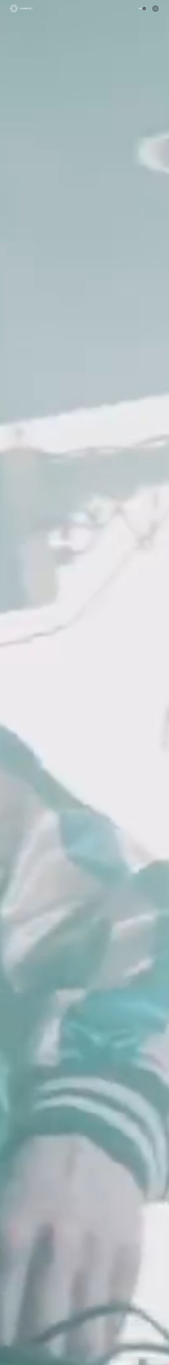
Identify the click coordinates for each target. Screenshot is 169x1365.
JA (140, 8)
